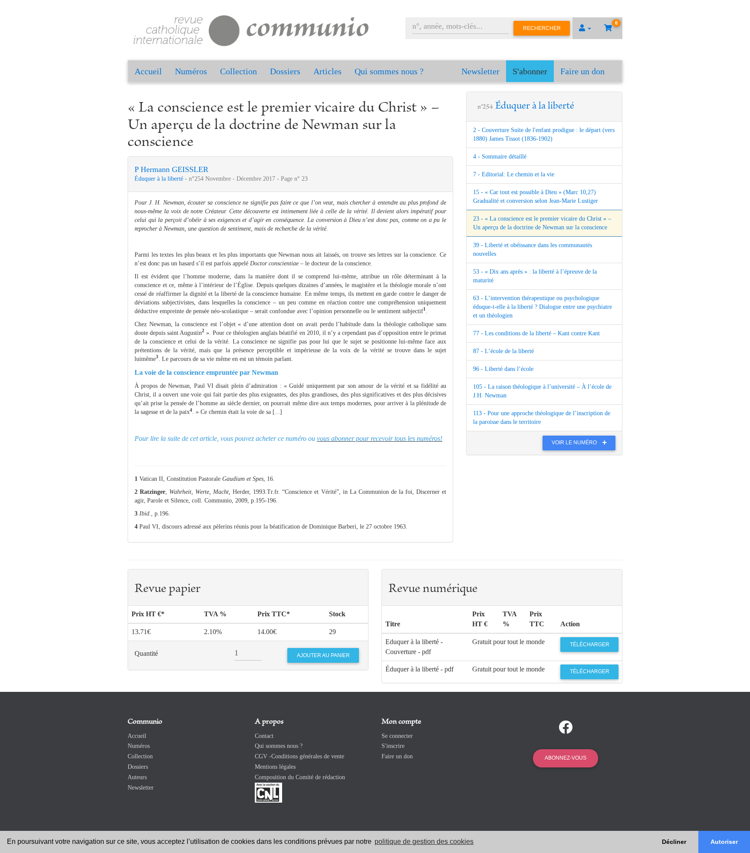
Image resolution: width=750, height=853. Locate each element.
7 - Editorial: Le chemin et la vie (513, 174)
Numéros (191, 71)
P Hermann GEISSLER (171, 169)
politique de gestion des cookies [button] (424, 841)
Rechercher (542, 28)
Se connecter (397, 736)
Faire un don (582, 71)
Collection (238, 71)
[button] (585, 28)
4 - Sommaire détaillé (499, 156)
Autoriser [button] (724, 841)
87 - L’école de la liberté (503, 351)
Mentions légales (275, 767)
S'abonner (530, 71)
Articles (327, 71)
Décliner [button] (674, 841)
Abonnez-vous (565, 758)
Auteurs (137, 777)
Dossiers (285, 71)
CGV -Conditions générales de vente (299, 756)
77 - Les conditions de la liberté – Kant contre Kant (536, 333)
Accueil (148, 71)
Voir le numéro (575, 443)
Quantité (146, 653)
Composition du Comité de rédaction (300, 777)
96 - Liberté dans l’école (503, 369)
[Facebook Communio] (565, 727)
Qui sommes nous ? (389, 71)
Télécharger (589, 644)
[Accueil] (251, 29)
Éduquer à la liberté (160, 178)
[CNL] (268, 792)
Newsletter (480, 71)
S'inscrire (393, 746)
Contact (264, 736)
